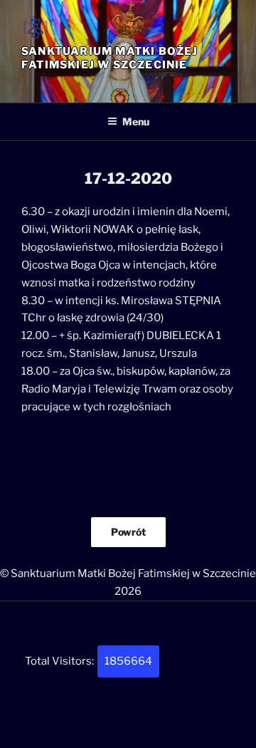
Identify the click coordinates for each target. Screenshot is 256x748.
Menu (135, 121)
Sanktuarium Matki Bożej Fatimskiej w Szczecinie (109, 58)
